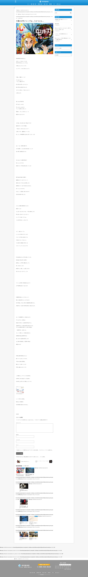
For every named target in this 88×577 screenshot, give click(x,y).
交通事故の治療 (38, 572)
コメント (18, 422)
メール (18, 439)
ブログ (53, 572)
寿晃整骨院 (42, 574)
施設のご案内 (44, 572)
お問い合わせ (57, 572)
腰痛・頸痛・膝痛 (32, 572)
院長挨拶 (49, 572)
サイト (17, 444)
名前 (17, 434)
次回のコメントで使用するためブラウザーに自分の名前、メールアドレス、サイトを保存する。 (35, 450)
